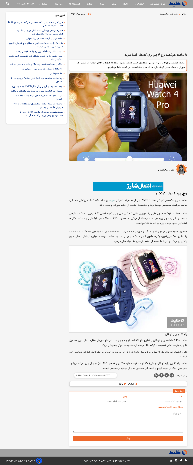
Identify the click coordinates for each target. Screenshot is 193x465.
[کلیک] (178, 3)
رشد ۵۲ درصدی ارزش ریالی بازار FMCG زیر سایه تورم (37, 86)
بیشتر (44, 4)
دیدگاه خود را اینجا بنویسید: (170, 407)
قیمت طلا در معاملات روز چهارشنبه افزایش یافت (39, 51)
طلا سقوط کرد (55, 73)
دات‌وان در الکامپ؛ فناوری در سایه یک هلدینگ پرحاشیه (36, 91)
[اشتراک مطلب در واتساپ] (156, 375)
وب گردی (58, 4)
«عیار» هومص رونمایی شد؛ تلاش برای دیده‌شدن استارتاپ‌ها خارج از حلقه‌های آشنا (40, 32)
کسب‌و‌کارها (74, 4)
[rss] (186, 461)
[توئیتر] (166, 376)
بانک (125, 4)
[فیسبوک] (161, 376)
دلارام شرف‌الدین (166, 170)
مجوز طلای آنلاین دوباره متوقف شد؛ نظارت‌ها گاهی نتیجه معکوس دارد (35, 57)
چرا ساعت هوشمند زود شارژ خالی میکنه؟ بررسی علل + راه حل (36, 80)
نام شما (180, 396)
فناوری (140, 4)
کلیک (91, 460)
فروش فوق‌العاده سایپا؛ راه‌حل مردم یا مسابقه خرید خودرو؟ (38, 97)
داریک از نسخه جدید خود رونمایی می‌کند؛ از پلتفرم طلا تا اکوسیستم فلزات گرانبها (35, 24)
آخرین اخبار (60, 15)
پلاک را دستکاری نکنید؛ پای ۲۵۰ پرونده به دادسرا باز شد (36, 64)
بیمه (102, 4)
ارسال (128, 438)
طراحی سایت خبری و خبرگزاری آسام (20, 460)
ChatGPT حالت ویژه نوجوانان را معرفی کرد (42, 69)
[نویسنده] (181, 170)
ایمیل (124, 396)
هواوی (112, 200)
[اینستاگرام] (171, 461)
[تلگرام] (171, 376)
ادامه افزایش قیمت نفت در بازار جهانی (44, 38)
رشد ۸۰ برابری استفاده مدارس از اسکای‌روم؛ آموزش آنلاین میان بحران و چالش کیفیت (36, 45)
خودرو (90, 4)
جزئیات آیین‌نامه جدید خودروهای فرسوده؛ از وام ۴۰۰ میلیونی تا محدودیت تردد (38, 105)
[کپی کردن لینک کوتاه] (94, 375)
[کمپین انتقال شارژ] (128, 186)
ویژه (121, 384)
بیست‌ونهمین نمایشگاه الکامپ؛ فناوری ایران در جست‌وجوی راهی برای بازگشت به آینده (41, 113)
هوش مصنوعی (157, 4)
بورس (113, 4)
